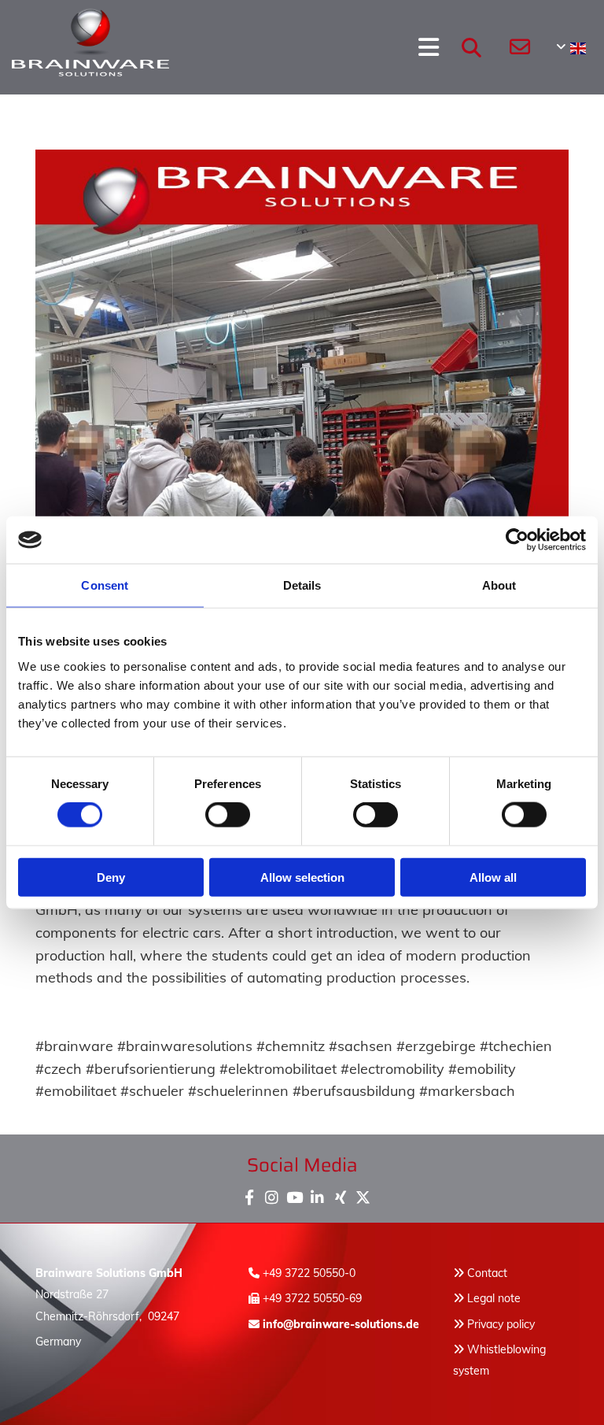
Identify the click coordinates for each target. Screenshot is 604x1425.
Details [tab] (302, 585)
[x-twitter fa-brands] (362, 1194)
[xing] (340, 1194)
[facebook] (248, 1194)
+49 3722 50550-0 (309, 1273)
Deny (111, 876)
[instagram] (271, 1194)
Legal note (494, 1298)
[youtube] (294, 1194)
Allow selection (302, 876)
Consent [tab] (104, 585)
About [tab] (499, 585)
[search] (471, 47)
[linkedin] (317, 1194)
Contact (487, 1273)
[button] (274, 47)
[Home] (60, 47)
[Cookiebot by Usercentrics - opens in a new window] (517, 540)
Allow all (493, 876)
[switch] (227, 814)
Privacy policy (494, 1324)
